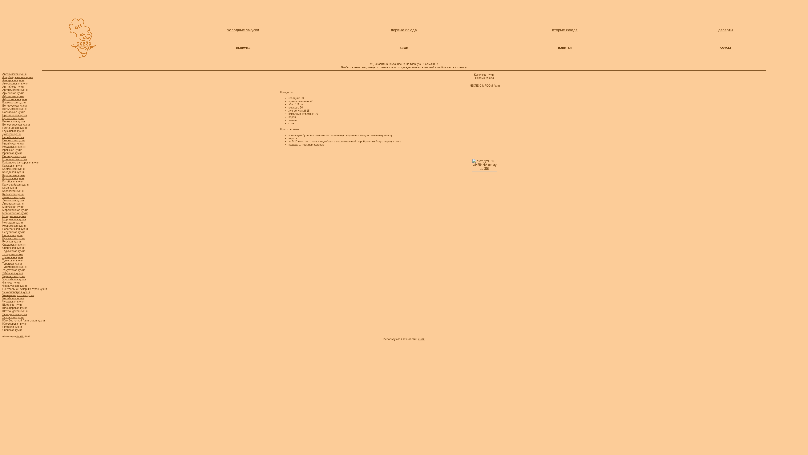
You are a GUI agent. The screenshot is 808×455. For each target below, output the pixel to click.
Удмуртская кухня (13, 270)
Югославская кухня (14, 323)
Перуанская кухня (13, 232)
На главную (413, 64)
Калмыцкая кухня (13, 168)
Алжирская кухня (13, 80)
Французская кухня (14, 285)
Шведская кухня (12, 304)
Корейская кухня (13, 191)
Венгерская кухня (13, 121)
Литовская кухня (13, 203)
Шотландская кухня (15, 311)
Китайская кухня (12, 181)
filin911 (20, 336)
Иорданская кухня (13, 146)
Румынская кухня (13, 238)
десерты (725, 30)
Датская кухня (11, 134)
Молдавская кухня (14, 216)
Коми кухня (9, 187)
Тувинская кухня (12, 257)
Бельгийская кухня (14, 108)
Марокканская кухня (15, 209)
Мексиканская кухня (15, 213)
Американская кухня (15, 83)
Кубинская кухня (13, 194)
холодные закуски (243, 30)
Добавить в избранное (387, 64)
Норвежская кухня (14, 225)
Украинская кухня (13, 276)
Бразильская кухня (14, 115)
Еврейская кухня (13, 137)
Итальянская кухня (14, 159)
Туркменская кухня (14, 266)
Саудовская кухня (13, 244)
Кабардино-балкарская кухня (20, 162)
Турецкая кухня (12, 263)
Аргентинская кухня (15, 89)
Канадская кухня (13, 172)
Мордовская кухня (14, 219)
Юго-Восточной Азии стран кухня (23, 320)
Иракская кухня (12, 149)
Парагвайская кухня (15, 228)
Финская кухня (11, 282)
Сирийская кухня (13, 247)
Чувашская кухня (13, 301)
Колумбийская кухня (15, 184)
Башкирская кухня (14, 102)
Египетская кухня (13, 140)
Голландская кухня (14, 127)
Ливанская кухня (13, 200)
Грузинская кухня (13, 130)
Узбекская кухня (12, 273)
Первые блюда (484, 77)
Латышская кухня (13, 197)
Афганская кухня (13, 96)
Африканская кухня (14, 99)
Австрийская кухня (14, 74)
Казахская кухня (12, 165)
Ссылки (430, 64)
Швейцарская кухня (14, 307)
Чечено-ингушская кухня (18, 295)
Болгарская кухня (13, 112)
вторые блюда (565, 30)
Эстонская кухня (13, 317)
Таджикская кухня (13, 251)
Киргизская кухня (13, 178)
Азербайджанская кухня (17, 77)
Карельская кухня (13, 175)
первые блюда (404, 30)
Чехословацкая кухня (16, 292)
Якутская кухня (12, 326)
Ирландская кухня (14, 156)
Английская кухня (13, 86)
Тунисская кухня (12, 260)
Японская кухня (12, 330)
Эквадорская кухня (14, 314)
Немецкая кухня (12, 222)
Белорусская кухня (14, 105)
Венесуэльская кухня (16, 124)
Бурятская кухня (13, 118)
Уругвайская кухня (14, 279)
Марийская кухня (13, 206)
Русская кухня (11, 241)
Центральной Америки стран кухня (24, 288)
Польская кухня (12, 235)
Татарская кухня (12, 254)
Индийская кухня (13, 143)
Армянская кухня (13, 93)
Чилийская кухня (13, 298)
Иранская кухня (12, 153)
